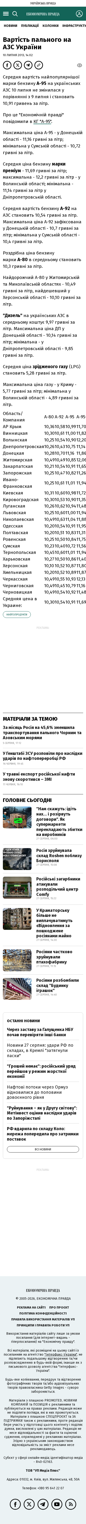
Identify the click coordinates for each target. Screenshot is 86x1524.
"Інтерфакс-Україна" (60, 1355)
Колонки (51, 26)
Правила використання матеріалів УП (43, 1319)
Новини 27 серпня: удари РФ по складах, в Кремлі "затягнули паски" (40, 1050)
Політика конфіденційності (43, 1313)
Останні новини (23, 1021)
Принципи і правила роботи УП (43, 1325)
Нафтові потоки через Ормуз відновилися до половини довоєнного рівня (37, 1092)
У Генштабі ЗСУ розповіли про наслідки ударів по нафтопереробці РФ (42, 756)
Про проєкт (59, 1307)
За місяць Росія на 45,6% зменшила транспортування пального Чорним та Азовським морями (42, 732)
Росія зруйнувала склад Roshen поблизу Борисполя (59, 855)
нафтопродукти (16, 614)
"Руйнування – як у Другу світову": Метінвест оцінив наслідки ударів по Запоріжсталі (42, 1113)
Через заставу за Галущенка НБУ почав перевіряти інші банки (40, 1032)
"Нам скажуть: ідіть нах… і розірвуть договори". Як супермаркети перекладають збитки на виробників (59, 821)
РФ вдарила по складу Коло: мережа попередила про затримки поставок (43, 1134)
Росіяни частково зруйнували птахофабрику (54, 957)
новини (10, 26)
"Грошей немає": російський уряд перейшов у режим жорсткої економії (41, 1071)
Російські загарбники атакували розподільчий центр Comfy (58, 886)
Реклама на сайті (31, 1307)
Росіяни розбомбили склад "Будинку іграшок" (57, 985)
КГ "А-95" (42, 121)
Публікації (30, 26)
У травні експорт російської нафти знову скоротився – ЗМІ (39, 777)
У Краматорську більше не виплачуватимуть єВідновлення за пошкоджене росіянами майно (54, 923)
